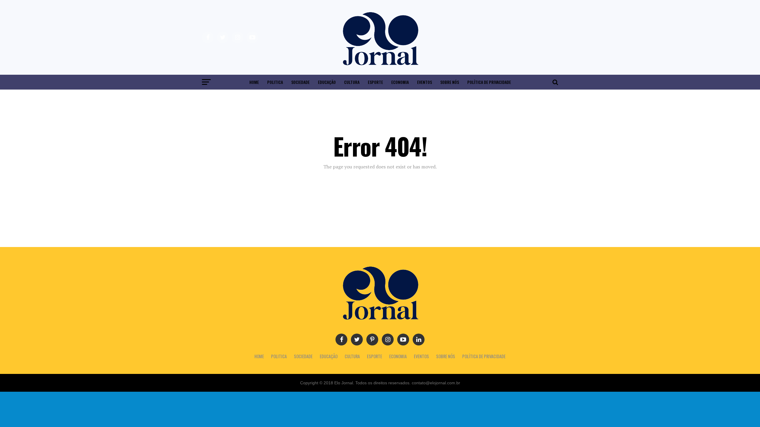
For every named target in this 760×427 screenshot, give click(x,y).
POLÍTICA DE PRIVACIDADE (489, 82)
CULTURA (352, 82)
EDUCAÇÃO (327, 82)
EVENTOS (424, 82)
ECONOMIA (400, 82)
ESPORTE (375, 82)
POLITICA (275, 82)
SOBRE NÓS (449, 82)
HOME (254, 82)
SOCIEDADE (300, 82)
